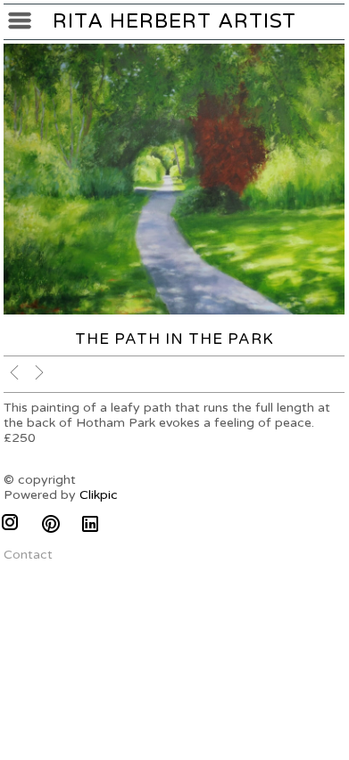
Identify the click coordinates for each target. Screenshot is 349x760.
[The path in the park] (174, 179)
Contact (28, 554)
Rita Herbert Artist (174, 21)
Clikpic (98, 495)
